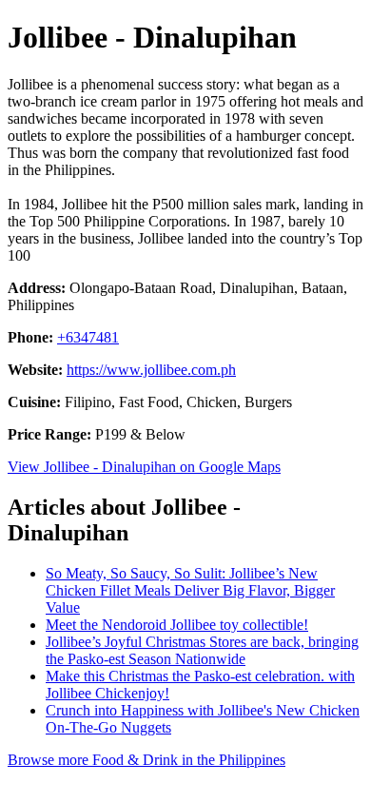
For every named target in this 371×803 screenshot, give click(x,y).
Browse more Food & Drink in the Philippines (146, 760)
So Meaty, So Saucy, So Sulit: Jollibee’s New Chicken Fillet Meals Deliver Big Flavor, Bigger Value (190, 590)
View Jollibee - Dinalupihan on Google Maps (144, 467)
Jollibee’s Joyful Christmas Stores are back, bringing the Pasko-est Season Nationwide (202, 650)
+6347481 (88, 337)
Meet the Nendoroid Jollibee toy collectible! (177, 625)
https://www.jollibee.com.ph (151, 370)
